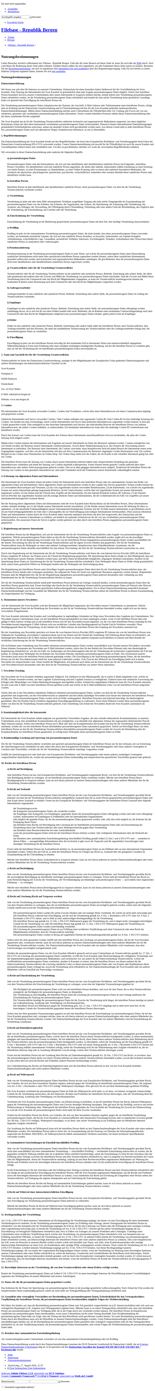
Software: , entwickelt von (32, 1373)
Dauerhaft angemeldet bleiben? (19, 1387)
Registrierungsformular (19, 68)
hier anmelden (58, 71)
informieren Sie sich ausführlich (74, 68)
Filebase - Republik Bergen (29, 29)
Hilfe (139, 63)
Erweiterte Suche (15, 22)
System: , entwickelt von (47, 1376)
